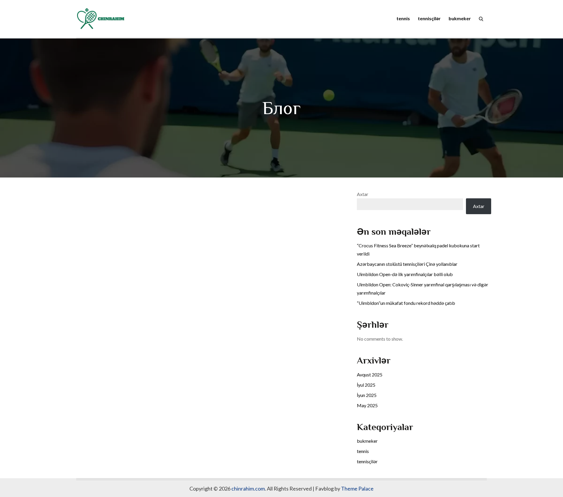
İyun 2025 (367, 395)
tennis (403, 18)
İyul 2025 (366, 385)
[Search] (481, 18)
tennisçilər (429, 18)
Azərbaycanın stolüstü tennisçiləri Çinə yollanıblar (407, 264)
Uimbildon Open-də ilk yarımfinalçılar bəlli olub (405, 274)
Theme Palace (357, 488)
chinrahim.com (248, 488)
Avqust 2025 (369, 374)
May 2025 (367, 405)
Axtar (362, 194)
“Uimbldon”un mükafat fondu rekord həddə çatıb (406, 303)
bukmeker (460, 18)
